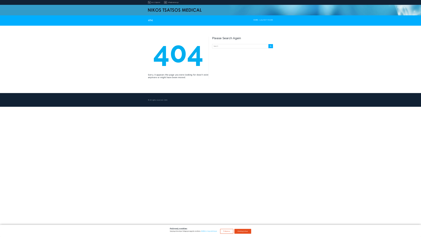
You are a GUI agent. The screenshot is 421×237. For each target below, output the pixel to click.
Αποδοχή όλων (243, 231)
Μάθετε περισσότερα (209, 231)
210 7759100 (155, 2)
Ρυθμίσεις (226, 231)
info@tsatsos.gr (173, 2)
